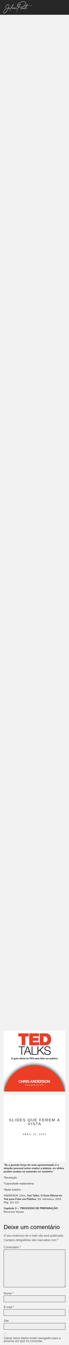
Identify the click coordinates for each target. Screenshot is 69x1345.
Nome (8, 1293)
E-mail (9, 1307)
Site (6, 1320)
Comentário (12, 1247)
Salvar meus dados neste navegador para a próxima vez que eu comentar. (32, 1340)
